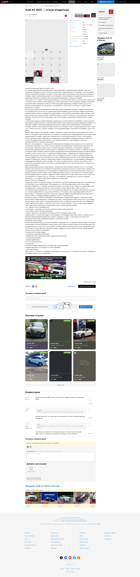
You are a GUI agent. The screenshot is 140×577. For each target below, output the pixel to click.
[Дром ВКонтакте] (65, 557)
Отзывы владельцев (56, 542)
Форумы (82, 535)
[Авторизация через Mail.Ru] (31, 447)
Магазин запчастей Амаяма (57, 539)
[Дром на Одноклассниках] (78, 557)
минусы (93, 524)
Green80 (26, 424)
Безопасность (107, 535)
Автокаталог (54, 548)
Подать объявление (29, 535)
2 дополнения (91, 320)
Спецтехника (28, 548)
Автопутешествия (84, 542)
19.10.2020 (27, 422)
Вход (121, 1)
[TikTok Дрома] (61, 557)
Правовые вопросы (84, 548)
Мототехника (54, 532)
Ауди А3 (64, 520)
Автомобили (30, 1)
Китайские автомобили (30, 545)
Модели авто (69, 564)
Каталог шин (83, 532)
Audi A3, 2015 (30, 343)
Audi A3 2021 (100, 57)
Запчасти (64, 1)
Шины (86, 1)
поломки (98, 524)
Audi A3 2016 (100, 78)
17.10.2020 (27, 397)
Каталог (79, 1)
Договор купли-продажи (56, 545)
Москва (12, 1)
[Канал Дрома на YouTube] (70, 557)
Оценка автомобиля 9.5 (74, 46)
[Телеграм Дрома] (74, 557)
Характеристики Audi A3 (74, 20)
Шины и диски (28, 542)
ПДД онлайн (83, 545)
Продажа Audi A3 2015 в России (42, 486)
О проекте (62, 568)
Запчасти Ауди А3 (103, 33)
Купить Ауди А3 (102, 22)
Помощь (67, 568)
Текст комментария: (44, 451)
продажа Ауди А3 (83, 520)
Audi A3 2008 (100, 98)
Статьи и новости (84, 539)
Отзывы (72, 1)
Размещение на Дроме (109, 532)
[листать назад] (28, 35)
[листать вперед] (65, 35)
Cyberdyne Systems (55, 345)
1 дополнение (67, 320)
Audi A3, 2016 (78, 343)
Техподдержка (107, 539)
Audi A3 (102, 12)
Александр (27, 14)
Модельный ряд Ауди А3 (72, 520)
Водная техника (55, 535)
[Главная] (4, 2)
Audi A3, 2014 (78, 375)
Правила (73, 568)
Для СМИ (78, 568)
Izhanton (77, 377)
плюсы (89, 524)
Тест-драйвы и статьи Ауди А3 (106, 25)
